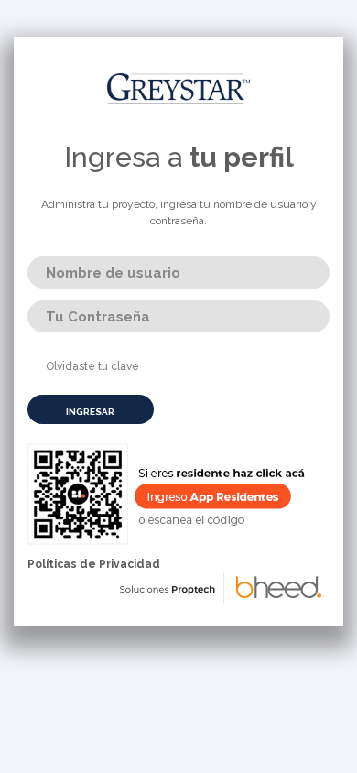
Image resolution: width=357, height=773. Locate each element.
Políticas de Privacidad (93, 564)
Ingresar (90, 412)
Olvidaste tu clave (92, 366)
